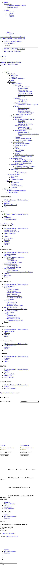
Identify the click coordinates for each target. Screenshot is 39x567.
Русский (11, 16)
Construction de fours (21, 145)
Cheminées (18, 151)
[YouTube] (4, 559)
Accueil (6, 2)
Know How (14, 75)
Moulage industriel (16, 158)
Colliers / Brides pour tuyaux (23, 138)
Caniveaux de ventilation (25, 93)
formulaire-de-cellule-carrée (15, 305)
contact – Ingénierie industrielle (24, 156)
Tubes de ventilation (24, 87)
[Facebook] (4, 556)
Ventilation (18, 85)
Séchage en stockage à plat (25, 112)
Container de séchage (24, 108)
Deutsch (11, 12)
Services (17, 171)
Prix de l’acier (15, 182)
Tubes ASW (18, 117)
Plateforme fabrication (17, 164)
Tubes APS (21, 121)
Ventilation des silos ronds (25, 95)
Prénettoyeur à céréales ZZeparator (28, 104)
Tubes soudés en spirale (21, 125)
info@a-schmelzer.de (12, 536)
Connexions (7, 275)
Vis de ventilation (23, 88)
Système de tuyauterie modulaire (16, 5)
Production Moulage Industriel (23, 160)
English (11, 13)
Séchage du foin (22, 109)
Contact (6, 244)
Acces (12, 177)
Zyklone (17, 148)
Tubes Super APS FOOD (25, 124)
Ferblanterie (14, 169)
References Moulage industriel (23, 161)
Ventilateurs (21, 96)
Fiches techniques (9, 377)
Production (7, 243)
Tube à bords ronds (23, 132)
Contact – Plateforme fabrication (24, 168)
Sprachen (6, 10)
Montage (17, 153)
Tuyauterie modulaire (17, 116)
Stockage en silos (23, 100)
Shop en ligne (8, 4)
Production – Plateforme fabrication (25, 166)
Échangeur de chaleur (24, 111)
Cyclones (17, 137)
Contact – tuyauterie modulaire (23, 140)
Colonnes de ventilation (25, 91)
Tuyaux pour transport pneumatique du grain (20, 272)
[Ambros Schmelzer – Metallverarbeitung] (12, 37)
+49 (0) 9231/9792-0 (9, 533)
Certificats (14, 187)
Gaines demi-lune (23, 90)
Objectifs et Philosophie (17, 78)
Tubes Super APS (23, 122)
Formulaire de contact (13, 174)
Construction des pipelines (22, 143)
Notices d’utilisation (16, 186)
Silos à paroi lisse (19, 150)
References (7, 333)
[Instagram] (4, 557)
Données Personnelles (10, 388)
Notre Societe (11, 74)
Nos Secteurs (11, 82)
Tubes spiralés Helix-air (25, 129)
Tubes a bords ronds (20, 130)
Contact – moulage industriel (23, 163)
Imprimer (6, 386)
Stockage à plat (22, 101)
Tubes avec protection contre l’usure (25, 119)
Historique (14, 77)
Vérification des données (11, 310)
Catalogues (14, 184)
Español (11, 34)
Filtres (16, 147)
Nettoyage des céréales (21, 103)
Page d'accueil (3, 392)
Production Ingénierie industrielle (24, 155)
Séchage (17, 106)
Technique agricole (12, 7)
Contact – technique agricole (23, 114)
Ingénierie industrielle (17, 142)
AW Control (10, 312)
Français (11, 15)
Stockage (17, 98)
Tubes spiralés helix (23, 127)
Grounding (7, 518)
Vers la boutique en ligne (7, 224)
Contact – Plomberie (21, 173)
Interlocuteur (14, 176)
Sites (12, 80)
